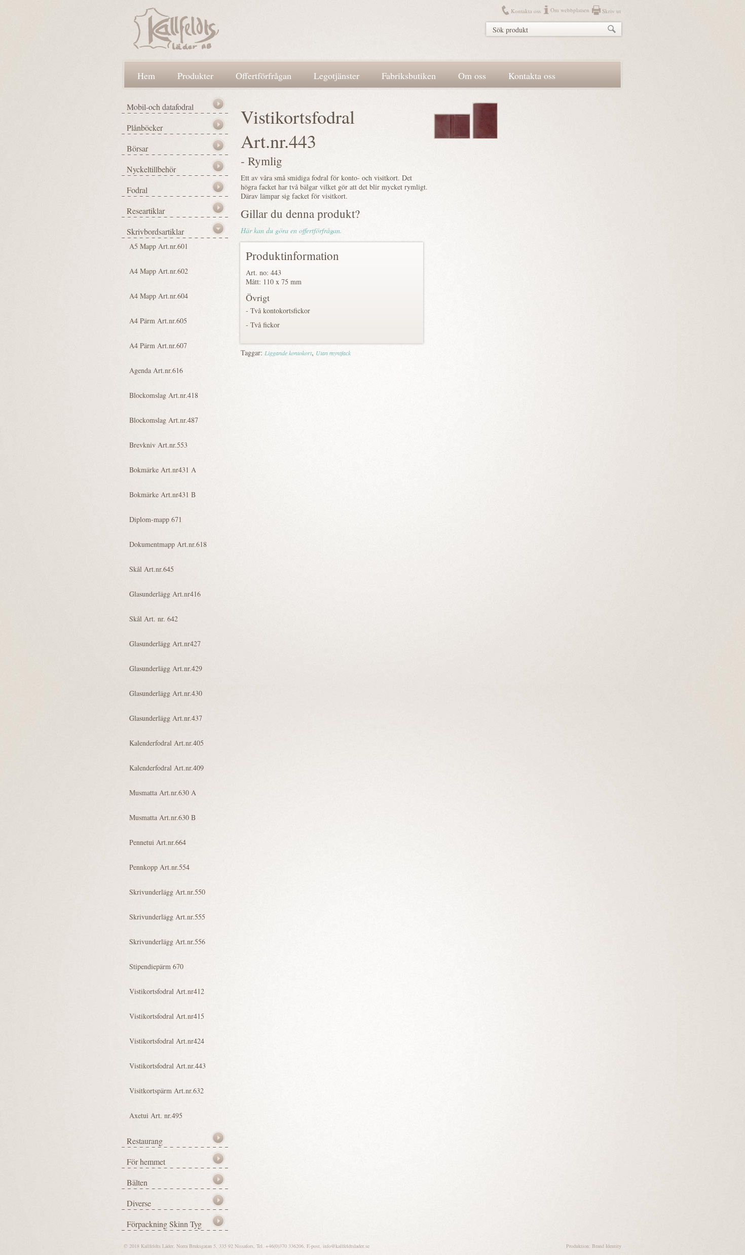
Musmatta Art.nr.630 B (162, 817)
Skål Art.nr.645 (151, 569)
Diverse (139, 1203)
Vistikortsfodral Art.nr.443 (167, 1066)
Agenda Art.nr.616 (156, 370)
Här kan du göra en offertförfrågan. (291, 230)
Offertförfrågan (263, 75)
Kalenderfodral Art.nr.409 (166, 767)
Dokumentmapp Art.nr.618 (168, 544)
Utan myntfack (333, 353)
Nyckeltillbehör (151, 169)
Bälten (137, 1182)
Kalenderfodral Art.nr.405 (166, 743)
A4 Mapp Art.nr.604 (158, 296)
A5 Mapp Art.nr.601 (158, 246)
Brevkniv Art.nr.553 (158, 445)
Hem (146, 75)
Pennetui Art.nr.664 (157, 842)
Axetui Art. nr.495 (155, 1115)
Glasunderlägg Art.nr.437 (165, 718)
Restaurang (145, 1140)
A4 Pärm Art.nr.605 (158, 320)
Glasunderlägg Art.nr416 (165, 594)
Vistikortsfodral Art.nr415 (166, 1016)
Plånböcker (145, 127)
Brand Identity (606, 1245)
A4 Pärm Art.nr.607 (158, 345)
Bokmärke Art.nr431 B (162, 494)
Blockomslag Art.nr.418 (163, 395)
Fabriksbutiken (409, 75)
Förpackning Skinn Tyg (164, 1224)
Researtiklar (146, 210)
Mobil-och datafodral (160, 106)
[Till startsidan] (176, 47)
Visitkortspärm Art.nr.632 (166, 1090)
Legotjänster (336, 75)
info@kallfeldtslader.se (346, 1245)
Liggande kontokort (288, 353)
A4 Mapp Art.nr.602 (158, 271)
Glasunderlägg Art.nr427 (165, 643)
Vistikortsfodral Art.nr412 (166, 991)
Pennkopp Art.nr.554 (159, 867)
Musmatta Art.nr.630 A (162, 792)
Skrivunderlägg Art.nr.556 (167, 941)
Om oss (472, 75)
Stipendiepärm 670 (156, 966)
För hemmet (146, 1161)
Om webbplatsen (569, 10)
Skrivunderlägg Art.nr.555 (167, 916)
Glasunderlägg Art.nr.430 (165, 693)
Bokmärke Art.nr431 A (162, 469)
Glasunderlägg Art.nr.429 (165, 668)
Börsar (137, 148)
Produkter (195, 75)
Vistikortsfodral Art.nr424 (166, 1041)
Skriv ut (611, 11)
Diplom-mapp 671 (155, 519)
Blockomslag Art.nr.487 (163, 420)
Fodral (137, 189)
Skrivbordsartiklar (155, 231)
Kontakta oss (526, 11)
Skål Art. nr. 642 (153, 618)
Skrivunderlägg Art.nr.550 (167, 892)
